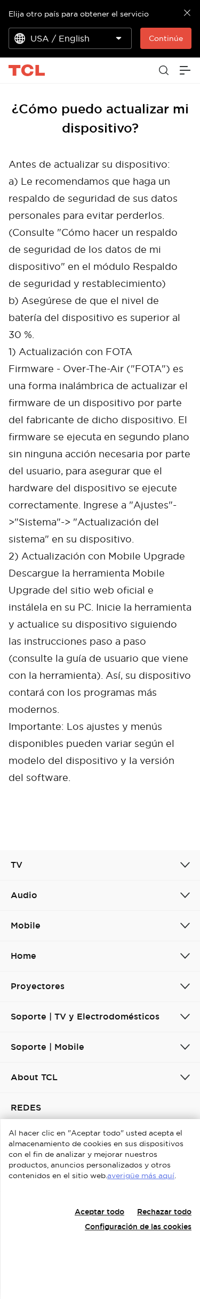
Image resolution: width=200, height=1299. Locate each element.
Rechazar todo (164, 1211)
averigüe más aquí (140, 1175)
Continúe (166, 38)
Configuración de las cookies (138, 1226)
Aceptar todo (99, 1211)
